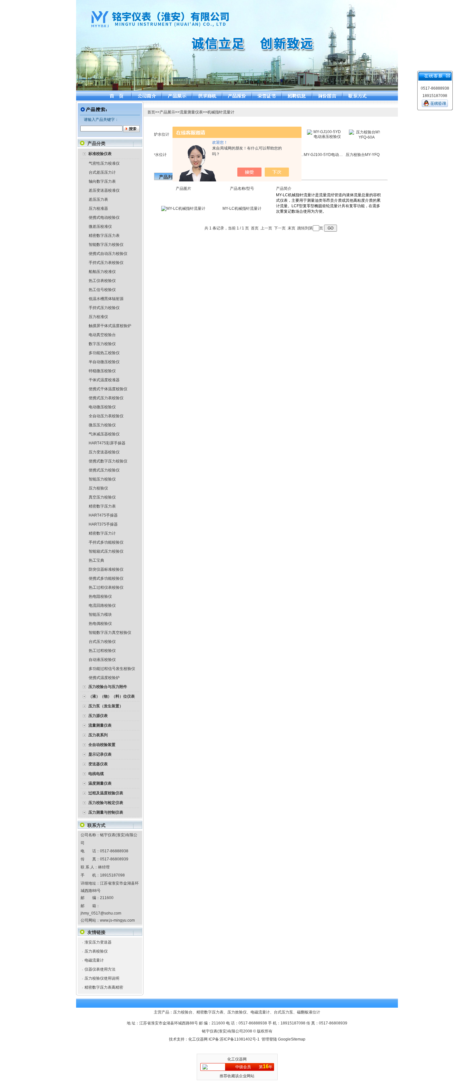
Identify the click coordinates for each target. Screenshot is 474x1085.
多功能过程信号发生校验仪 (112, 668)
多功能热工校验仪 (104, 353)
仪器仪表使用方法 (99, 969)
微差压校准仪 (100, 226)
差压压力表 (98, 199)
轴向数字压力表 (102, 181)
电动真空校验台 (102, 335)
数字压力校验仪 (102, 344)
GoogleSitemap (291, 1039)
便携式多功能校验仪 (106, 578)
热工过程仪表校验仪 (106, 587)
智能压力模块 (100, 614)
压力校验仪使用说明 (101, 978)
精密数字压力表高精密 (103, 987)
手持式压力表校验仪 (106, 262)
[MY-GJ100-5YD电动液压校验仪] (312, 136)
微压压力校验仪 (102, 425)
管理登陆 (269, 1039)
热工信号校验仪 (102, 289)
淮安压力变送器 (98, 942)
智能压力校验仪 (102, 479)
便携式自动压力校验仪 (108, 253)
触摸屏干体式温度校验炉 (110, 326)
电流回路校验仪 (102, 605)
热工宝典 (96, 560)
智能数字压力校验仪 (106, 244)
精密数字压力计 (102, 533)
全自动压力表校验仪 (106, 416)
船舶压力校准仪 (102, 271)
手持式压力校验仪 (104, 307)
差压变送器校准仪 (104, 190)
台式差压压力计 (102, 172)
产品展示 (167, 112)
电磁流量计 (94, 960)
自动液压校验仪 (102, 659)
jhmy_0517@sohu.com (101, 913)
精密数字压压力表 (104, 235)
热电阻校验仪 (100, 596)
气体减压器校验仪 (104, 434)
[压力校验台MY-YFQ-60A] (354, 137)
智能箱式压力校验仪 (106, 551)
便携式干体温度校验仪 (108, 389)
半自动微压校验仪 (104, 362)
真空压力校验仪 (102, 497)
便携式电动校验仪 (104, 217)
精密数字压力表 (102, 506)
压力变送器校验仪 (104, 452)
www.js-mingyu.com (117, 920)
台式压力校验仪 (102, 641)
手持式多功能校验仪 (106, 542)
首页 (151, 112)
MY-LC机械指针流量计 (242, 208)
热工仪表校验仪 (102, 280)
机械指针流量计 (220, 112)
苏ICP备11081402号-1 (240, 1039)
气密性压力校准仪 (104, 163)
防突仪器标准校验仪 (106, 569)
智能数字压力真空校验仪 (110, 632)
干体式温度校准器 (104, 380)
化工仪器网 (198, 1039)
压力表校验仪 (96, 951)
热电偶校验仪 (100, 623)
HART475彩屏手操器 (107, 443)
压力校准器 (98, 208)
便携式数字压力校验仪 (108, 461)
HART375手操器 (103, 524)
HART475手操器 (103, 515)
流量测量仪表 (191, 112)
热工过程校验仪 (102, 650)
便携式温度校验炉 (104, 677)
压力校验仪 (98, 488)
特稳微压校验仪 (102, 371)
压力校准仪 (98, 317)
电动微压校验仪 (102, 407)
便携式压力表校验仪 (106, 398)
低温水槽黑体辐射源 (106, 298)
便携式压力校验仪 (104, 470)
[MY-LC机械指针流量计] (183, 208)
